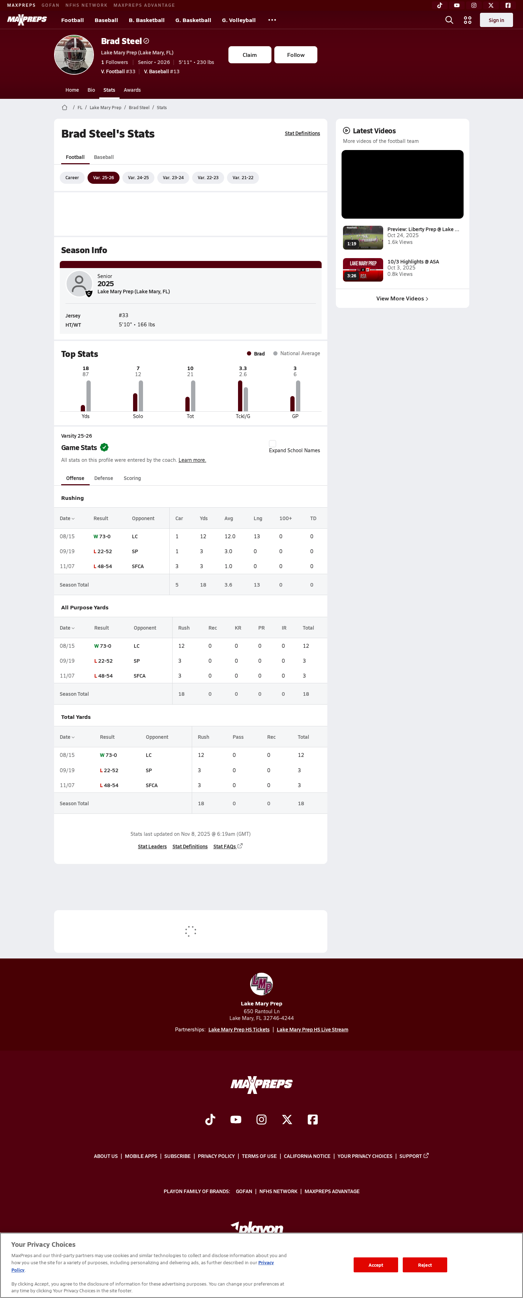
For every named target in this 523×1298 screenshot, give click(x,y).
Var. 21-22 (243, 177)
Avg (228, 518)
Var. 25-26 (103, 177)
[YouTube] (457, 5)
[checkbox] (272, 443)
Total (308, 627)
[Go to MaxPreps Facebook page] (312, 1120)
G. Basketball (193, 20)
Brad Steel (121, 40)
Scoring (132, 477)
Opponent (143, 518)
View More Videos (400, 298)
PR (261, 627)
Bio (91, 89)
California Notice (307, 1155)
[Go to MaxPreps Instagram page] (261, 1120)
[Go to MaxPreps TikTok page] (210, 1120)
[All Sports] (272, 20)
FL (80, 107)
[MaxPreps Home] (27, 20)
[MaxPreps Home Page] (64, 107)
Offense (75, 477)
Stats (109, 89)
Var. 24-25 (138, 177)
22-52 (104, 551)
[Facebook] (508, 5)
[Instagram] (474, 5)
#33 (118, 71)
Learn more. (192, 459)
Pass (238, 736)
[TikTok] (440, 5)
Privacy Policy (216, 1155)
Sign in (496, 19)
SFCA (138, 566)
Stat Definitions (302, 133)
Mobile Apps (141, 1155)
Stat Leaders (152, 846)
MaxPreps (21, 5)
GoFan (51, 5)
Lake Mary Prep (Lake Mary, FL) (137, 52)
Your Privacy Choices (365, 1156)
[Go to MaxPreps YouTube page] (236, 1120)
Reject (425, 1264)
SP (135, 551)
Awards (132, 89)
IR (284, 627)
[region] (261, 1265)
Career (72, 177)
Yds (204, 518)
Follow (296, 54)
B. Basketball (147, 20)
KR (238, 627)
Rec (212, 627)
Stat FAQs (224, 846)
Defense (103, 477)
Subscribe (177, 1155)
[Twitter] (491, 5)
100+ (285, 518)
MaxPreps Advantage (144, 5)
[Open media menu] (468, 20)
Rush (184, 627)
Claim (250, 54)
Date (66, 518)
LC (135, 536)
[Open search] (449, 20)
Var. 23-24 (173, 177)
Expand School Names (294, 450)
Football (72, 20)
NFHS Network (86, 5)
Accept (376, 1264)
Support (411, 1155)
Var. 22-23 (208, 177)
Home (72, 89)
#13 (162, 71)
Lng (258, 518)
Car (179, 518)
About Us (106, 1155)
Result (101, 518)
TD (313, 518)
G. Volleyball (239, 20)
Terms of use (259, 1155)
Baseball (106, 20)
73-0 (105, 536)
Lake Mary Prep (105, 107)
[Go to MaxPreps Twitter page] (287, 1120)
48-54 (104, 566)
